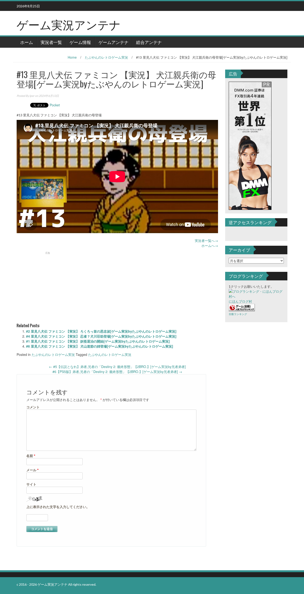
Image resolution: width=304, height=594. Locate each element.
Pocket (55, 105)
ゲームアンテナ (113, 42)
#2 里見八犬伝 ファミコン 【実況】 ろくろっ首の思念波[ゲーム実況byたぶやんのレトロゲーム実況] (101, 331)
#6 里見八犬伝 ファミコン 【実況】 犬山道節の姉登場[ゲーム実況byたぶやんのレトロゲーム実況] (99, 346)
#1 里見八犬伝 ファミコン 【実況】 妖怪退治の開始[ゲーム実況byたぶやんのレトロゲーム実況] (98, 341)
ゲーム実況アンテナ (69, 24)
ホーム (26, 42)
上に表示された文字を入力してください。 (58, 507)
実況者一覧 (51, 42)
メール (32, 470)
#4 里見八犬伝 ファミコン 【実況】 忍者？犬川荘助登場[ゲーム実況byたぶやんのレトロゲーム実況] (101, 336)
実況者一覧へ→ (206, 240)
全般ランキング (238, 314)
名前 (30, 456)
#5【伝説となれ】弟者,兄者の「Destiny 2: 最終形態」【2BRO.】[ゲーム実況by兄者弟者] (117, 366)
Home (72, 57)
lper (31, 96)
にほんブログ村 (240, 301)
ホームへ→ (209, 245)
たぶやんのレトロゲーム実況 (106, 57)
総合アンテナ (149, 42)
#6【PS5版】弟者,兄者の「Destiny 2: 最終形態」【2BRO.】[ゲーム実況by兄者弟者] (117, 371)
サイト (31, 484)
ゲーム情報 (80, 42)
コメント (33, 407)
